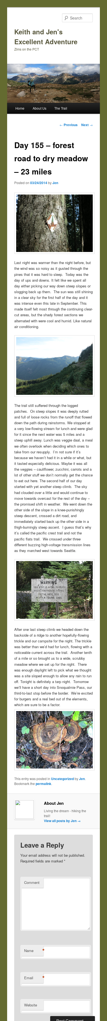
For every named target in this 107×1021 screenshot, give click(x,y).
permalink (43, 783)
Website (30, 1005)
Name (33, 950)
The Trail (60, 108)
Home (19, 108)
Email (33, 977)
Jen (55, 182)
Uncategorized (62, 778)
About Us (39, 108)
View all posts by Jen (62, 820)
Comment (32, 882)
